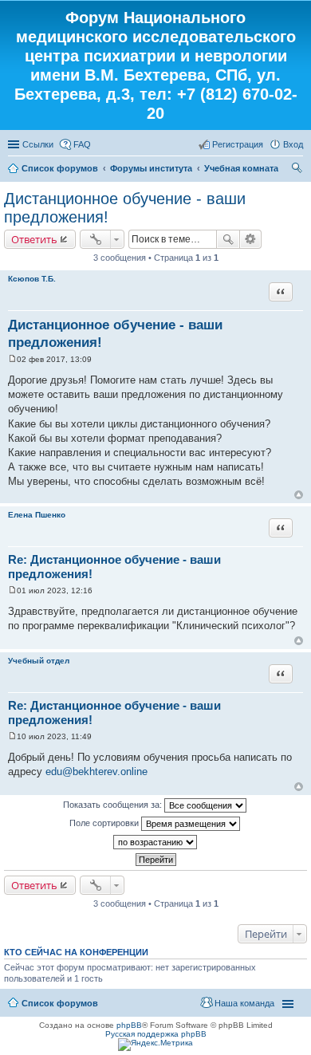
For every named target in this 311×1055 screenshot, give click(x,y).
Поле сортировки (105, 823)
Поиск (228, 239)
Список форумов (60, 168)
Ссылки (37, 144)
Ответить (34, 239)
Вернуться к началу (298, 494)
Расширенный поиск (251, 239)
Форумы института (151, 168)
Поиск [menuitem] (298, 169)
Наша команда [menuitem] (244, 1003)
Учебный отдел (38, 660)
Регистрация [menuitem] (237, 144)
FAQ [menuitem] (82, 144)
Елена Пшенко (36, 514)
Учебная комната (241, 168)
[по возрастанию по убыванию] (155, 842)
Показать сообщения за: (113, 804)
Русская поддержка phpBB (156, 1033)
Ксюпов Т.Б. (32, 278)
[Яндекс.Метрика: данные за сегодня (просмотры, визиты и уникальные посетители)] (155, 1044)
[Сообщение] (12, 359)
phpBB (129, 1025)
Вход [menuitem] (293, 144)
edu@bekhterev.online (96, 771)
